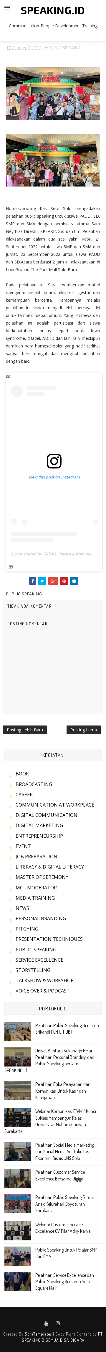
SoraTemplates (38, 1333)
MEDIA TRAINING (35, 898)
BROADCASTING (34, 784)
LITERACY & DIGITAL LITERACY (50, 867)
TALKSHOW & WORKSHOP (45, 980)
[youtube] (46, 1323)
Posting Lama (83, 730)
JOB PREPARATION (36, 856)
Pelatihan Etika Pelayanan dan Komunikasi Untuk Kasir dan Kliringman (62, 1090)
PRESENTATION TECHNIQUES (49, 939)
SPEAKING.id (53, 10)
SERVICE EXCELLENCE (39, 960)
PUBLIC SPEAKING (65, 47)
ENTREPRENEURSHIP (39, 836)
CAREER (24, 794)
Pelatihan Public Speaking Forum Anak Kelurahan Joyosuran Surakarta (64, 1203)
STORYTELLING (33, 970)
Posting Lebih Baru (25, 730)
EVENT (23, 846)
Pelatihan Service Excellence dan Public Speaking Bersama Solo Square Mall (64, 1281)
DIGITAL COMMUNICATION (46, 815)
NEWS (22, 908)
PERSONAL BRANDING (41, 918)
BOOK (22, 773)
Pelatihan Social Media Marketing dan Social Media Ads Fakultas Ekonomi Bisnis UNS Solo (64, 1151)
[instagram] (58, 1323)
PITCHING (27, 929)
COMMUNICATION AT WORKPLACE (55, 805)
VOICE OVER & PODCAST (43, 990)
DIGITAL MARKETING (39, 825)
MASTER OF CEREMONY (42, 877)
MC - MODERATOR (36, 887)
